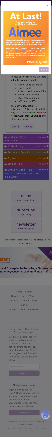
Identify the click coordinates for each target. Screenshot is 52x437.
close (44, 69)
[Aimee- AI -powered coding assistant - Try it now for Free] (45, 415)
